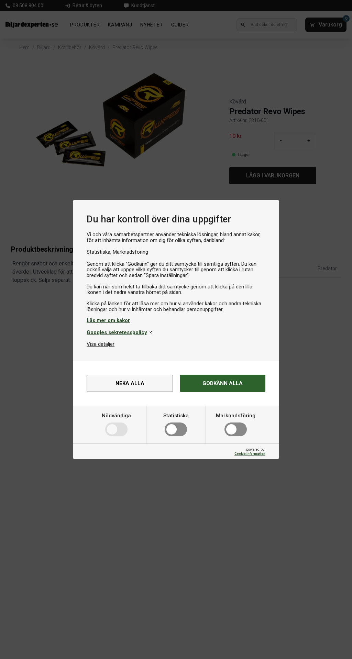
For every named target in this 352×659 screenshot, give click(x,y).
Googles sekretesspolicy (117, 332)
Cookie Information (249, 453)
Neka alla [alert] (130, 383)
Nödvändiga (116, 416)
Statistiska (176, 416)
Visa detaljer (100, 344)
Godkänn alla (222, 383)
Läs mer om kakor (108, 320)
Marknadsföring (235, 416)
